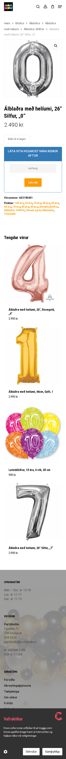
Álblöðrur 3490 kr (34, 29)
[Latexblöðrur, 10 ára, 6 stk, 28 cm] (33, 434)
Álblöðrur (34, 23)
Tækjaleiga (11, 691)
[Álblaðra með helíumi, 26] (33, 273)
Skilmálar (31, 751)
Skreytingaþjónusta (17, 685)
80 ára (25, 206)
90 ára (34, 206)
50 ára (55, 203)
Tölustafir (10, 213)
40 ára (46, 203)
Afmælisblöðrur (48, 206)
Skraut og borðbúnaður (40, 210)
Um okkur (10, 697)
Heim (7, 23)
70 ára (16, 206)
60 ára (8, 206)
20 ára (28, 203)
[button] (60, 6)
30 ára (37, 203)
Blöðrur (19, 23)
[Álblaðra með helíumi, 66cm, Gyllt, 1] (33, 356)
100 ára (19, 203)
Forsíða (9, 680)
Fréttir (8, 703)
